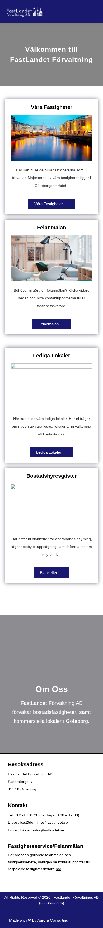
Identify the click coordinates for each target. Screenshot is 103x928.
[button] (94, 11)
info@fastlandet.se (52, 822)
